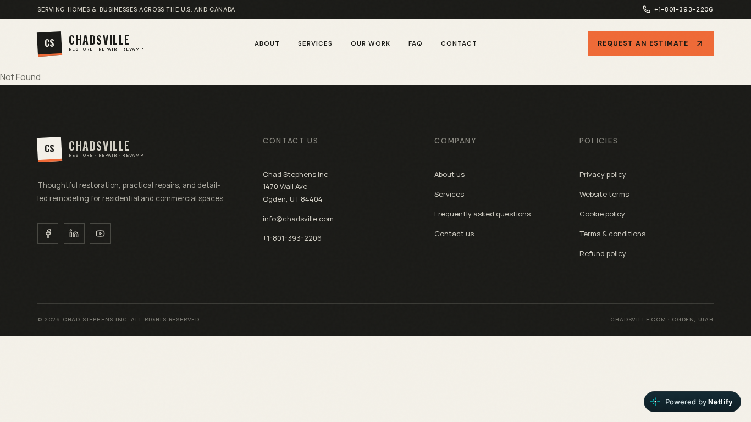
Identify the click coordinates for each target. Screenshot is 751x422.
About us (449, 174)
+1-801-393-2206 (684, 9)
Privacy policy (602, 174)
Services (315, 44)
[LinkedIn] (74, 233)
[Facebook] (47, 233)
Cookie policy (602, 214)
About (267, 44)
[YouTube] (100, 233)
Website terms (604, 194)
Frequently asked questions (482, 214)
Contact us (454, 233)
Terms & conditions (612, 233)
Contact (459, 44)
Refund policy (602, 253)
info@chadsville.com (298, 219)
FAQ (415, 44)
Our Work (370, 44)
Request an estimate (643, 43)
